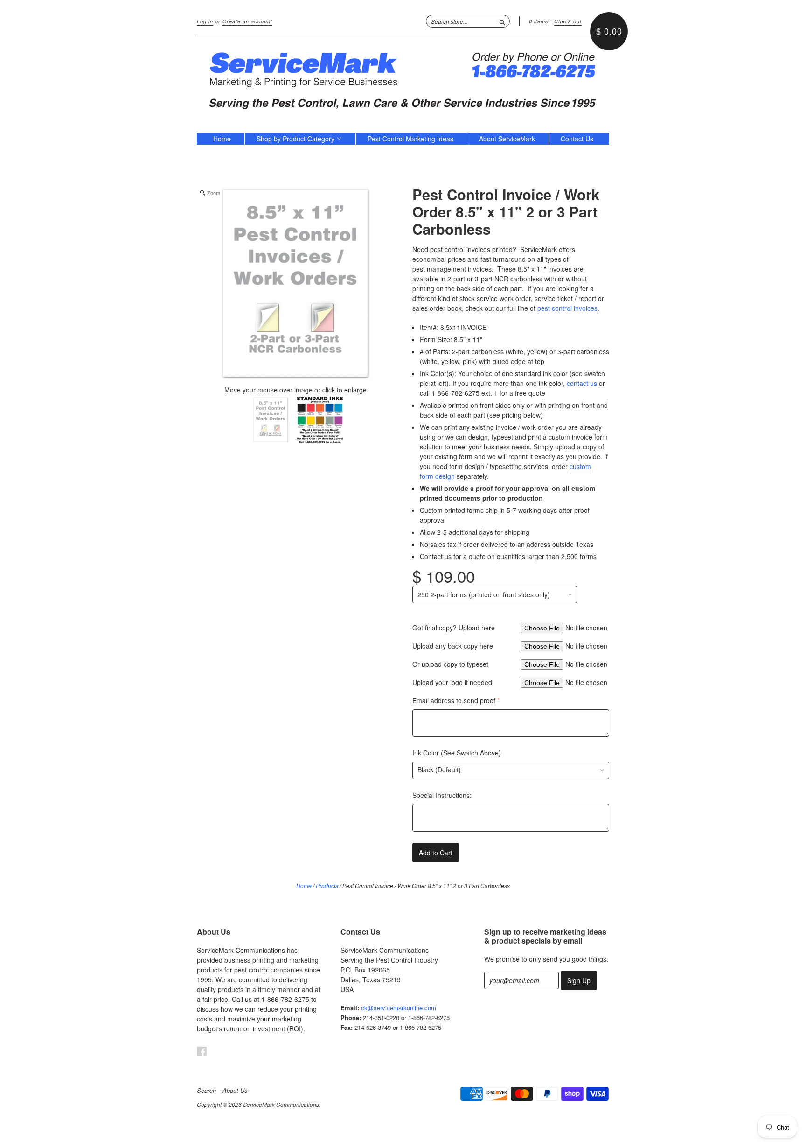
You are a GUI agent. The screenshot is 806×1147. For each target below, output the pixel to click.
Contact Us (577, 138)
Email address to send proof (453, 700)
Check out (568, 21)
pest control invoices (567, 308)
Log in (205, 21)
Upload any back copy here (452, 645)
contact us (583, 383)
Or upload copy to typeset (450, 664)
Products (327, 885)
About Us (235, 1090)
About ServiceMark (507, 138)
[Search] (502, 21)
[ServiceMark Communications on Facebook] (202, 1051)
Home (222, 138)
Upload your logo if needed (452, 682)
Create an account (247, 21)
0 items (539, 21)
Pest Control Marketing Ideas (410, 138)
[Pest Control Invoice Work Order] (270, 421)
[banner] (403, 80)
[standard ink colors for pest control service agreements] (320, 421)
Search (206, 1090)
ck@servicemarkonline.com (398, 1007)
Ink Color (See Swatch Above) (456, 752)
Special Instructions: (442, 795)
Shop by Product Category (296, 138)
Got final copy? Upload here (453, 627)
